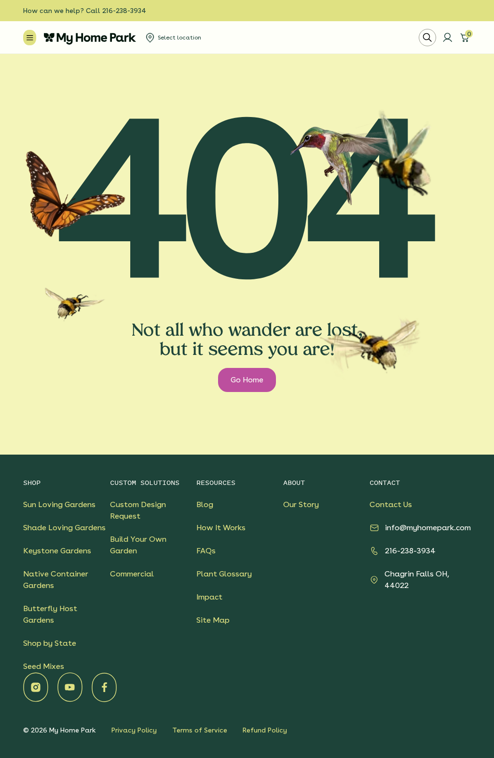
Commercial (132, 573)
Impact (209, 596)
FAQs (206, 550)
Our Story (301, 504)
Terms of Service (199, 730)
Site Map (213, 620)
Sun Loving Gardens (59, 504)
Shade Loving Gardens (64, 527)
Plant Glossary (224, 573)
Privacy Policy (134, 730)
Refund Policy (265, 730)
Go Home (247, 379)
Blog (204, 504)
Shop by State (49, 643)
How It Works (221, 527)
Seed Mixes (43, 666)
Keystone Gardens (57, 550)
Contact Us (391, 504)
